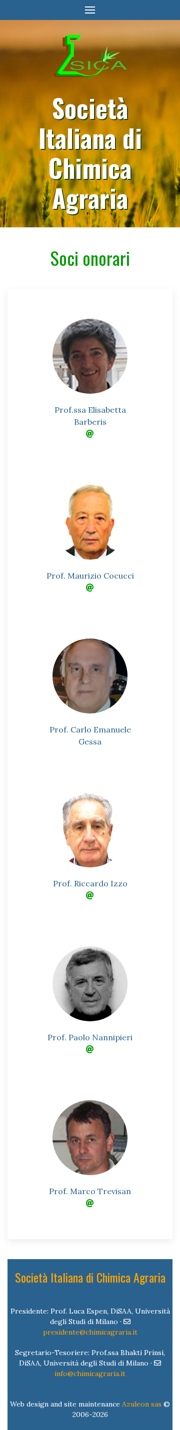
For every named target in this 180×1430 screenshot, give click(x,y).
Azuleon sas (142, 1404)
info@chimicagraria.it (90, 1373)
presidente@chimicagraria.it (90, 1332)
